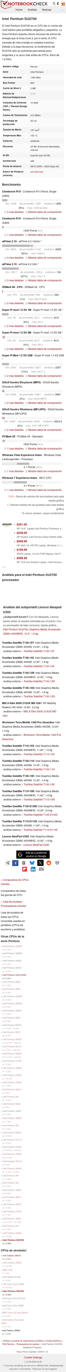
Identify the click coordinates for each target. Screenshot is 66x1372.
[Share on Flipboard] (24, 869)
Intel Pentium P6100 (12, 1161)
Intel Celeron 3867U (12, 1255)
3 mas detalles (14, 212)
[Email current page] (41, 869)
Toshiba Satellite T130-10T (39, 651)
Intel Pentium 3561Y (12, 1197)
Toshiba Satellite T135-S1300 (41, 814)
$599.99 (22, 558)
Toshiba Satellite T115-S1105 (41, 829)
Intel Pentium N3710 (12, 1046)
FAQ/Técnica (8, 1344)
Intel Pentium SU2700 (13, 1240)
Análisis (32, 9)
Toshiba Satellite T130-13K (39, 784)
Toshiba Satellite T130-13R (39, 681)
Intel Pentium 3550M (12, 1003)
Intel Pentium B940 (11, 1103)
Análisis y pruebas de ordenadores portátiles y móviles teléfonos (32, 1340)
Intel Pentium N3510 (12, 1089)
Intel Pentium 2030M (12, 996)
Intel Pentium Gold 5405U (14, 974)
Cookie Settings (33, 1357)
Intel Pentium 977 (11, 1225)
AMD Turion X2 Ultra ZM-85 (15, 1312)
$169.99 (22, 549)
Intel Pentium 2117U (12, 1139)
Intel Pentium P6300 (12, 1132)
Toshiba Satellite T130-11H (39, 769)
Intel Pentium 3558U (12, 1067)
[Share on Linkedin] (33, 869)
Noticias (46, 9)
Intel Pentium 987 (11, 1175)
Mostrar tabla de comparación (44, 212)
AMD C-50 (7, 1269)
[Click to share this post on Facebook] (15, 863)
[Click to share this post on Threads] (24, 863)
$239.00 (22, 533)
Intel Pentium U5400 (12, 1082)
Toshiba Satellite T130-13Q (39, 696)
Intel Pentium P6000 (12, 1075)
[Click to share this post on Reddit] (49, 863)
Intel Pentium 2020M (12, 946)
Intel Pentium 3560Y (12, 1204)
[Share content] (8, 863)
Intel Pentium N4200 (12, 1168)
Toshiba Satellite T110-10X (39, 754)
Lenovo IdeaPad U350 (36, 845)
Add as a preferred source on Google (36, 854)
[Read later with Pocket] (57, 863)
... (62, 9)
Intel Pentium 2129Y (12, 1211)
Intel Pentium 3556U (12, 1118)
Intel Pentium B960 (11, 1017)
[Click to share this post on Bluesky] (32, 863)
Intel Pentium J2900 (12, 1218)
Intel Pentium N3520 (12, 1053)
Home (19, 9)
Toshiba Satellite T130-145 (39, 666)
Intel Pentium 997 (11, 1182)
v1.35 (4, 567)
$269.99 (22, 541)
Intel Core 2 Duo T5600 (13, 1284)
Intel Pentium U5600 (12, 1232)
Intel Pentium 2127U (12, 1060)
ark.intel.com (36, 171)
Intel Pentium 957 (11, 1125)
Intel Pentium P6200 (12, 1153)
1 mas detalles (14, 235)
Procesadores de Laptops (27, 1344)
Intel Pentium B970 (11, 1032)
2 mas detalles (14, 303)
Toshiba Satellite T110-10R (39, 799)
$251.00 (22, 524)
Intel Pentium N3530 (12, 1039)
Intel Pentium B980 (11, 988)
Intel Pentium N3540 (12, 1146)
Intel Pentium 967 (11, 1096)
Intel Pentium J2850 (12, 1189)
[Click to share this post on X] (40, 863)
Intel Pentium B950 (11, 981)
